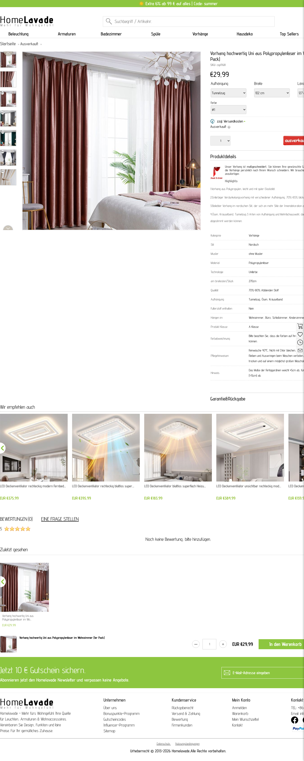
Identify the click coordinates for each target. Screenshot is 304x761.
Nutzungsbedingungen (187, 743)
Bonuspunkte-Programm (121, 713)
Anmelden (239, 707)
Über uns (110, 707)
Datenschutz (163, 743)
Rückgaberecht (182, 707)
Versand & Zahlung (186, 713)
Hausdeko (245, 34)
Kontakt (237, 725)
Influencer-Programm (119, 725)
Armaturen (67, 34)
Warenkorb (240, 713)
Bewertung (180, 719)
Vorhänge (200, 34)
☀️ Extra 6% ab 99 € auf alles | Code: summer (178, 3)
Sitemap (109, 730)
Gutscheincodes (114, 719)
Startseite (8, 43)
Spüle (155, 34)
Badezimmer (111, 34)
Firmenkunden (182, 725)
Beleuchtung (18, 34)
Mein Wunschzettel (245, 719)
